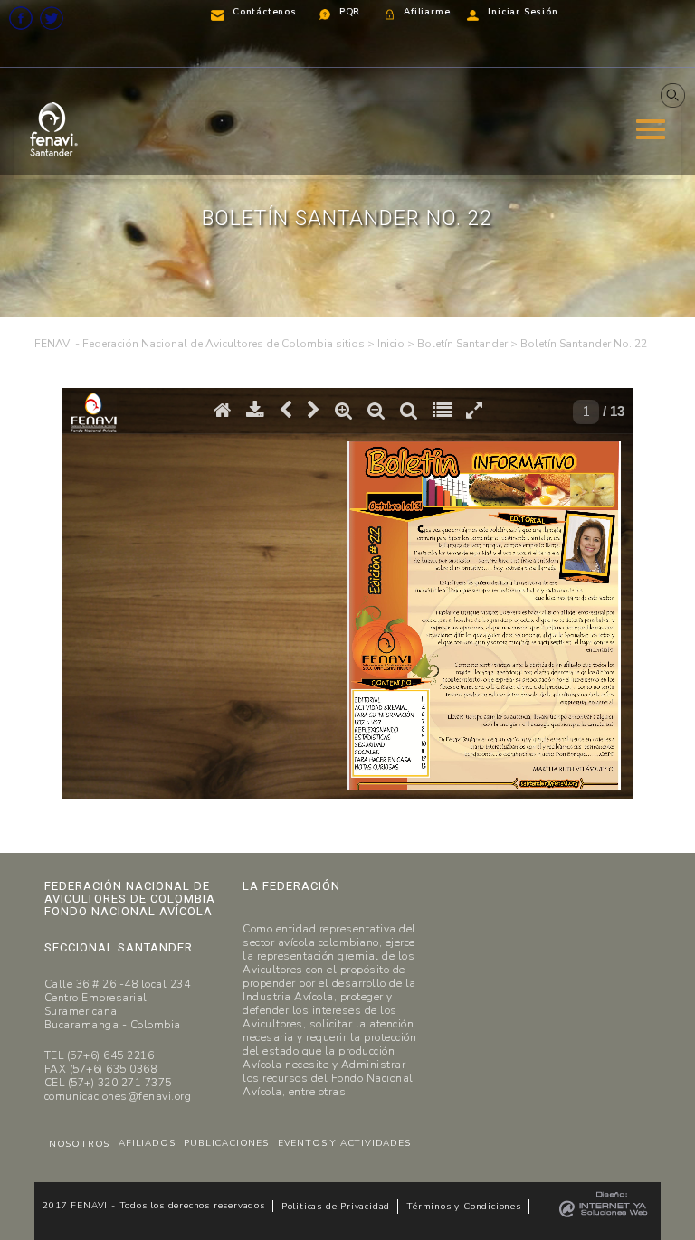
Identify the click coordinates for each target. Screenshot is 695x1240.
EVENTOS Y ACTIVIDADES (344, 1143)
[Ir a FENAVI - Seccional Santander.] (391, 343)
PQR (349, 11)
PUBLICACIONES (226, 1143)
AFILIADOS (147, 1143)
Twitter (51, 18)
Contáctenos (265, 11)
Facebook (21, 18)
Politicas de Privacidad (335, 1206)
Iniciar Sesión (522, 11)
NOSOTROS (79, 1144)
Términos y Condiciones (463, 1206)
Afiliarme (427, 11)
